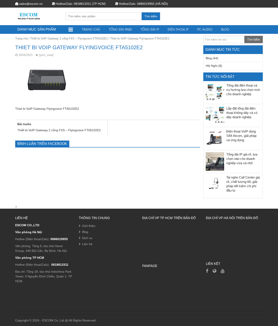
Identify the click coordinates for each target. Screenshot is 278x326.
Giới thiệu (88, 226)
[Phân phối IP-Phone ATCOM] (214, 271)
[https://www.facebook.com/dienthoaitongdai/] (207, 271)
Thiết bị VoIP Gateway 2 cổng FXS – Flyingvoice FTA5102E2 (69, 38)
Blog (225, 29)
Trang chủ (91, 29)
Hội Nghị (211, 65)
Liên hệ (87, 244)
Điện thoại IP (178, 29)
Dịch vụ (87, 238)
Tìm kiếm (150, 16)
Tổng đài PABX (120, 29)
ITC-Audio (204, 29)
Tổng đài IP (150, 29)
